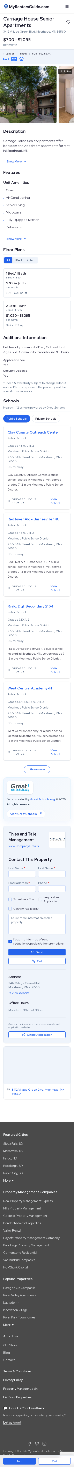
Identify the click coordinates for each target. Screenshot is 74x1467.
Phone (43, 883)
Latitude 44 (11, 1303)
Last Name (46, 868)
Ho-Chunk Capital (15, 1267)
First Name (16, 868)
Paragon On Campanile (19, 1288)
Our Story (10, 1345)
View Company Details (23, 846)
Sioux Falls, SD (13, 1144)
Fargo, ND (10, 1158)
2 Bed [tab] (31, 260)
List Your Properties (17, 1397)
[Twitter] (37, 1444)
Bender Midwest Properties (22, 1223)
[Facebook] (30, 1444)
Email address (19, 883)
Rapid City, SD (13, 1173)
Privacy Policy (13, 1380)
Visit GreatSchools (23, 814)
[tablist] (20, 260)
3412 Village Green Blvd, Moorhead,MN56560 (38, 1092)
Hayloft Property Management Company (31, 1238)
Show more (37, 769)
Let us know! (12, 1422)
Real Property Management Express (28, 1201)
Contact (9, 1360)
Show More (14, 161)
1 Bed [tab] (18, 260)
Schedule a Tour (24, 899)
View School (55, 501)
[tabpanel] (37, 299)
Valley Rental (12, 1231)
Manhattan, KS (13, 1151)
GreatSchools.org (42, 799)
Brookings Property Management (26, 1245)
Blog (6, 1353)
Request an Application (51, 899)
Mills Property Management (22, 1208)
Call (54, 1461)
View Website (21, 993)
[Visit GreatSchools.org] (20, 787)
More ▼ (8, 1181)
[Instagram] (44, 1444)
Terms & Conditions (17, 1371)
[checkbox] (10, 899)
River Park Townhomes (19, 1317)
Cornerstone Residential (20, 1253)
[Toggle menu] (67, 6)
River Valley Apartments (19, 1295)
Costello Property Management (25, 1216)
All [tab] (8, 260)
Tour (19, 1461)
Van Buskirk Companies (19, 1260)
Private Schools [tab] (46, 418)
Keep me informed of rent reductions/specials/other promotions (38, 941)
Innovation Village (15, 1310)
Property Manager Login (20, 1389)
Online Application (39, 1035)
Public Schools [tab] (17, 418)
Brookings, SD (13, 1166)
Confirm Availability (25, 909)
